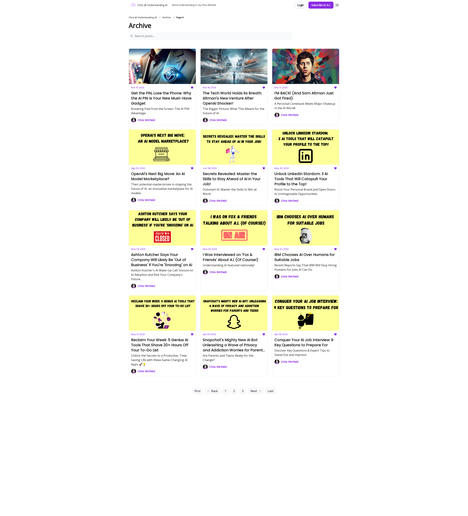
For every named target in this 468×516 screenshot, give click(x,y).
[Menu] (337, 4)
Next (253, 391)
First (198, 391)
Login (300, 5)
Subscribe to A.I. (321, 5)
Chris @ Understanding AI (143, 17)
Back (214, 391)
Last (270, 391)
